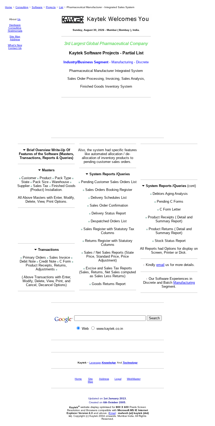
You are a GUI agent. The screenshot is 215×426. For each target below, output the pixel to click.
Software (37, 7)
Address (15, 39)
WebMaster (134, 378)
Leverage (95, 362)
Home (8, 7)
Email (112, 413)
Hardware (15, 25)
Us (18, 19)
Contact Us (15, 48)
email (160, 265)
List (61, 7)
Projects (51, 7)
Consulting (21, 7)
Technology (130, 362)
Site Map (14, 36)
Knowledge (109, 362)
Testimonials (15, 30)
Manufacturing (184, 283)
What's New (15, 45)
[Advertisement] (107, 120)
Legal (118, 378)
